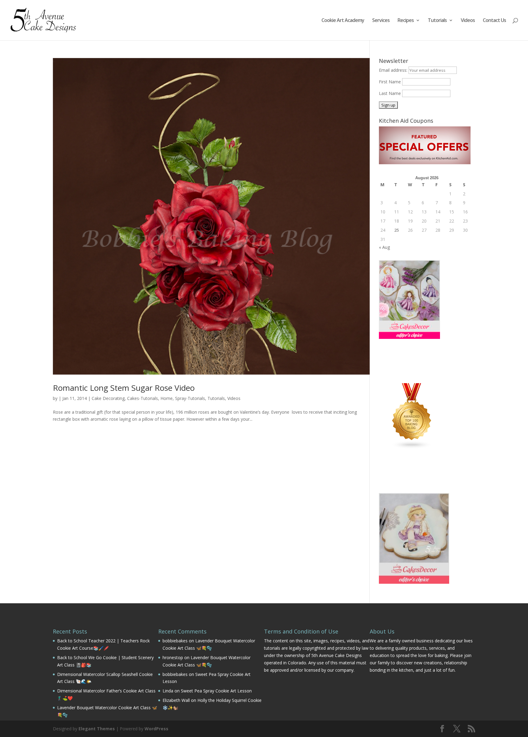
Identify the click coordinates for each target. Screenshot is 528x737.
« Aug (384, 247)
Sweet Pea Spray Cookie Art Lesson (216, 691)
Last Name (390, 93)
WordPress (156, 729)
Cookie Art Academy (342, 21)
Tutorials (437, 21)
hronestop (173, 657)
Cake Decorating (108, 398)
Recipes (406, 21)
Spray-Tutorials (190, 398)
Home (166, 398)
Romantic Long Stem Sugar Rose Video (124, 387)
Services (381, 21)
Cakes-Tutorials (142, 398)
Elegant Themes (97, 729)
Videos (468, 21)
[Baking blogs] (412, 447)
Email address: (394, 70)
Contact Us (494, 21)
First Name (390, 82)
